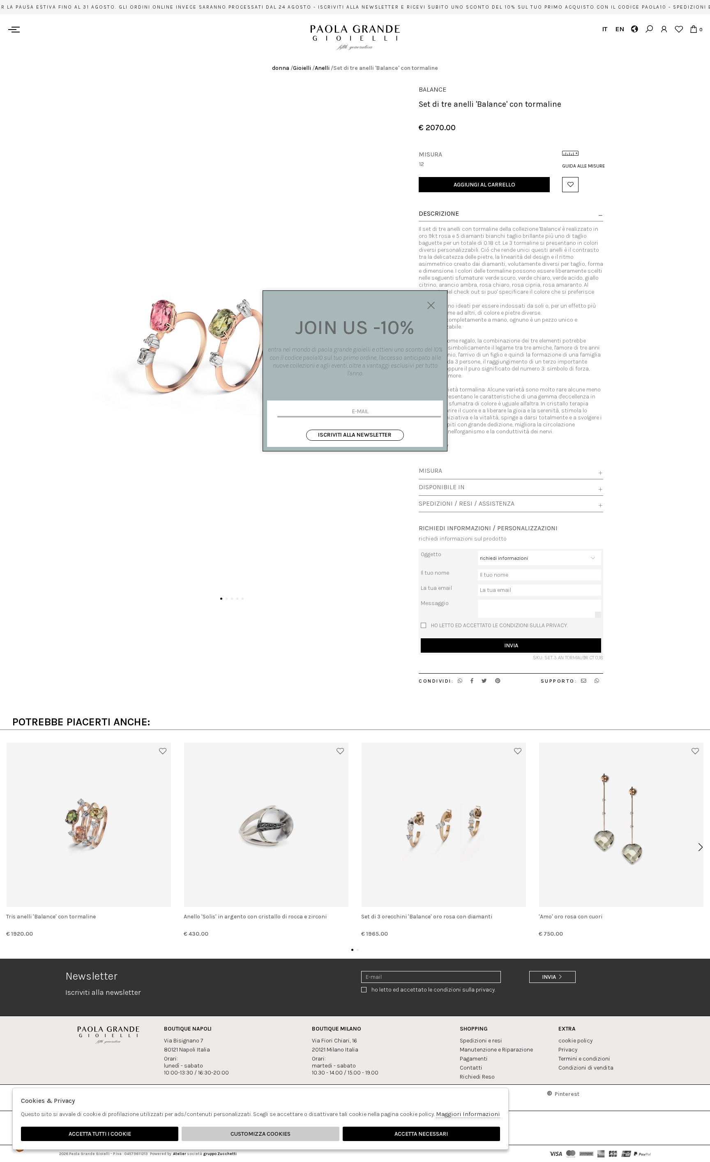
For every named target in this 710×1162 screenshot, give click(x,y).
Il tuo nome (435, 572)
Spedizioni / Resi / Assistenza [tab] (466, 503)
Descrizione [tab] (439, 214)
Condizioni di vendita (585, 1067)
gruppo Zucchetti (220, 1153)
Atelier (179, 1153)
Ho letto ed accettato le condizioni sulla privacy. (499, 625)
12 (421, 164)
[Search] (649, 29)
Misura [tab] (430, 470)
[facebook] (471, 681)
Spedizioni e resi (481, 1040)
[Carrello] (693, 29)
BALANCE (433, 89)
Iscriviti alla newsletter (355, 434)
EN (619, 29)
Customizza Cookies (260, 1133)
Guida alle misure (582, 166)
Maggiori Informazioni (468, 1114)
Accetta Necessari (421, 1133)
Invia (511, 645)
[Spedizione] (634, 29)
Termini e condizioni (584, 1058)
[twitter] (484, 681)
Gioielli (302, 67)
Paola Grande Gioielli (355, 38)
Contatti (471, 1067)
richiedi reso (477, 1076)
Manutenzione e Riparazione (496, 1049)
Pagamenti (474, 1058)
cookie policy (575, 1040)
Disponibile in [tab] (442, 487)
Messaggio (435, 603)
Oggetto (431, 554)
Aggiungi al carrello (484, 184)
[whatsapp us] (460, 681)
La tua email (436, 587)
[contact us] (583, 681)
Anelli (322, 67)
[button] (221, 599)
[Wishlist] (678, 29)
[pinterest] (497, 681)
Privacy (567, 1049)
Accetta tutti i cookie (100, 1133)
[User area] (663, 29)
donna (280, 67)
